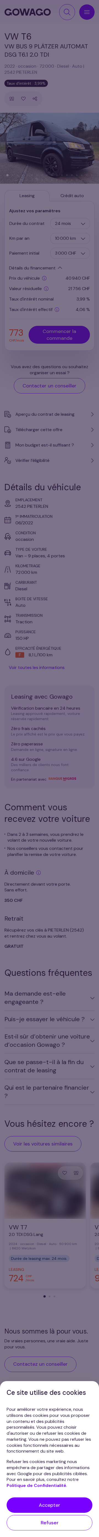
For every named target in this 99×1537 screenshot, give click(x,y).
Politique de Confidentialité (36, 1485)
